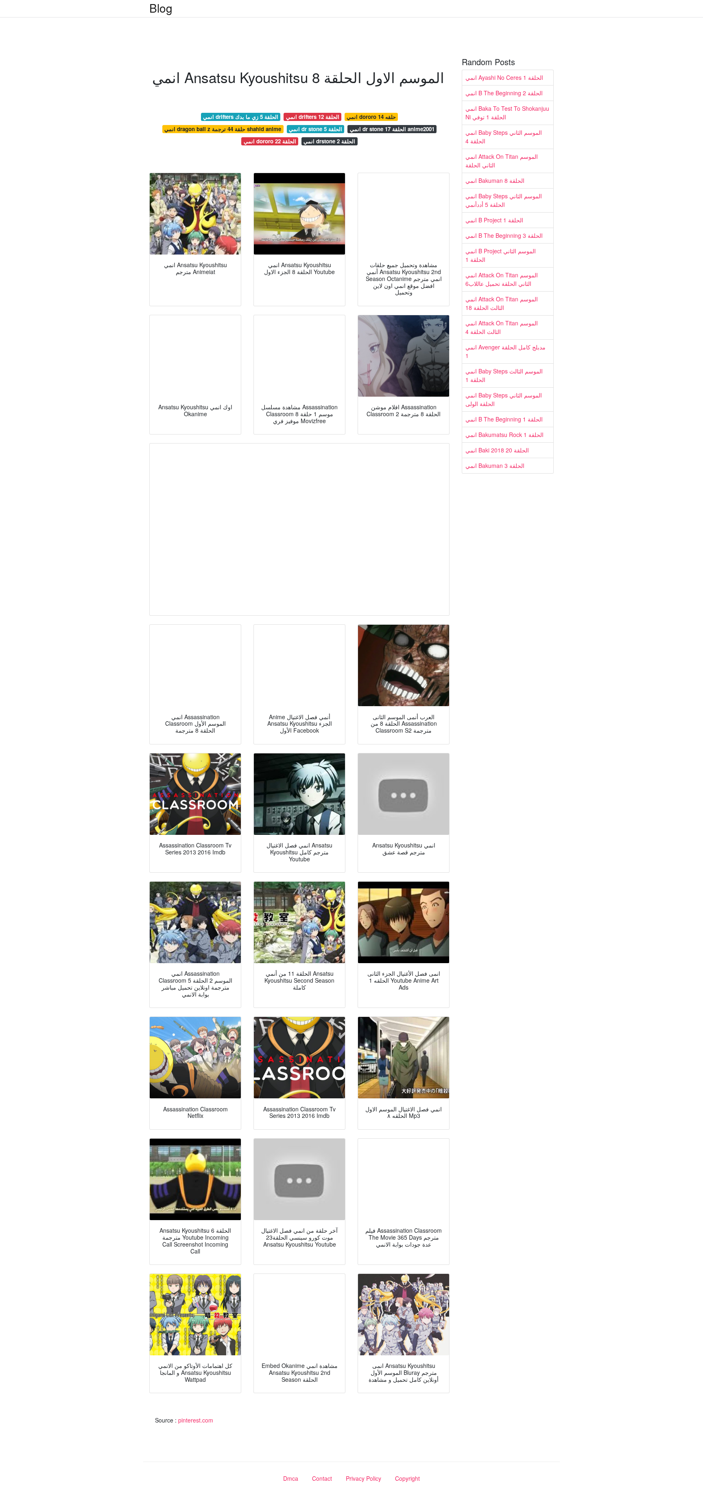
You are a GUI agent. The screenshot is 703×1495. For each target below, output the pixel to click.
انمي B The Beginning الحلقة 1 (504, 419)
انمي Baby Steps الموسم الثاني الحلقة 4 (503, 136)
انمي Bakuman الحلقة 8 (494, 180)
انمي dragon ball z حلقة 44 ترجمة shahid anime (222, 129)
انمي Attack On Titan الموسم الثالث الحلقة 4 (501, 327)
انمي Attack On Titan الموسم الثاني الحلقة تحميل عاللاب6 (501, 279)
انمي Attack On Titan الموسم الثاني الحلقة (501, 160)
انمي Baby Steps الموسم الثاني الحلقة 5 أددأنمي (503, 200)
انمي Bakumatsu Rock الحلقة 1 (504, 434)
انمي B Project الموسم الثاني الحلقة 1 (500, 255)
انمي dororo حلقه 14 (371, 117)
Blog (160, 8)
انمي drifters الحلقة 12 (312, 117)
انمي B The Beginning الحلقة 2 (504, 93)
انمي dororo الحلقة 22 (270, 141)
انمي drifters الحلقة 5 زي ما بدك (240, 117)
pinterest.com (195, 1420)
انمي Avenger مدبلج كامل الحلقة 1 (505, 351)
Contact (322, 1478)
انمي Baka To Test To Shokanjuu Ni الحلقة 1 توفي (507, 112)
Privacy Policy (363, 1478)
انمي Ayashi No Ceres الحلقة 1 (504, 77)
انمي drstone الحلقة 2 (329, 141)
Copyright (407, 1478)
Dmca (290, 1478)
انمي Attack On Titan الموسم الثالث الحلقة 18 (501, 303)
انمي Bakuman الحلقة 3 (494, 465)
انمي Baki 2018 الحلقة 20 (497, 450)
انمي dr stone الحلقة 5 (315, 129)
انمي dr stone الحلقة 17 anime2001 (392, 129)
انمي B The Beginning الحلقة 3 (504, 235)
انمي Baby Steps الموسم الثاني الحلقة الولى (503, 399)
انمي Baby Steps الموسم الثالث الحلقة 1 (504, 375)
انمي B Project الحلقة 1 (494, 220)
